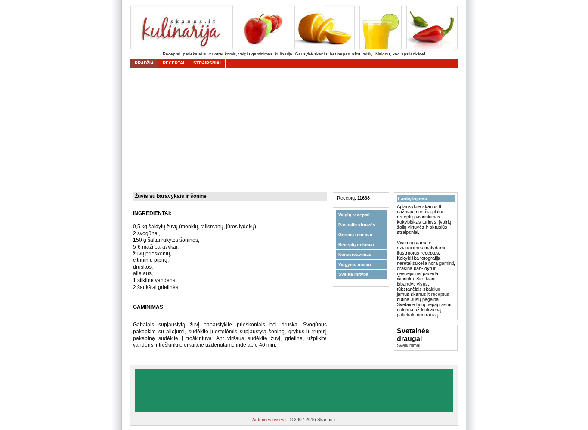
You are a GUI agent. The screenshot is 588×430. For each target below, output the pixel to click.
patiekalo (406, 314)
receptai (173, 63)
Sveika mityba (353, 274)
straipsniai (207, 63)
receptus (440, 294)
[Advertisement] (296, 130)
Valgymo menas (355, 264)
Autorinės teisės (268, 419)
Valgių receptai (354, 214)
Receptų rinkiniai (356, 244)
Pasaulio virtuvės (356, 224)
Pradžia (144, 63)
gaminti (446, 263)
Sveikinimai (408, 345)
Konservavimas (354, 254)
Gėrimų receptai (355, 234)
